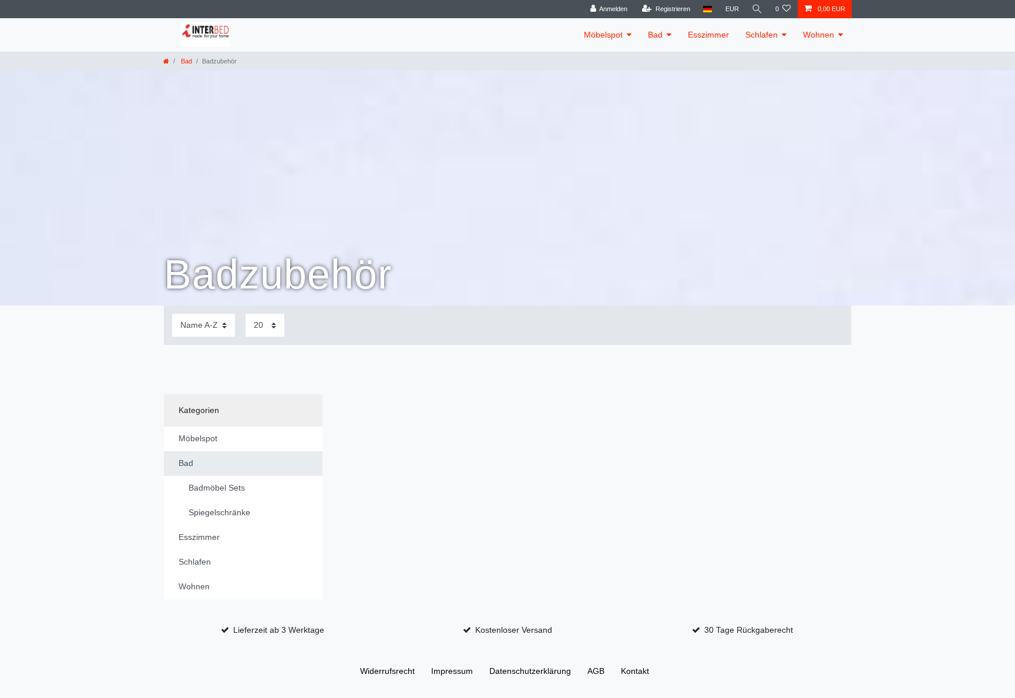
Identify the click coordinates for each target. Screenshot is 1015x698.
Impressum (452, 671)
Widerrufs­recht (387, 671)
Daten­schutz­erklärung (530, 671)
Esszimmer (708, 34)
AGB (595, 671)
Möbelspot (603, 34)
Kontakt (635, 671)
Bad (655, 34)
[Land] (707, 9)
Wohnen (818, 34)
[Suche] (757, 9)
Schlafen (761, 34)
